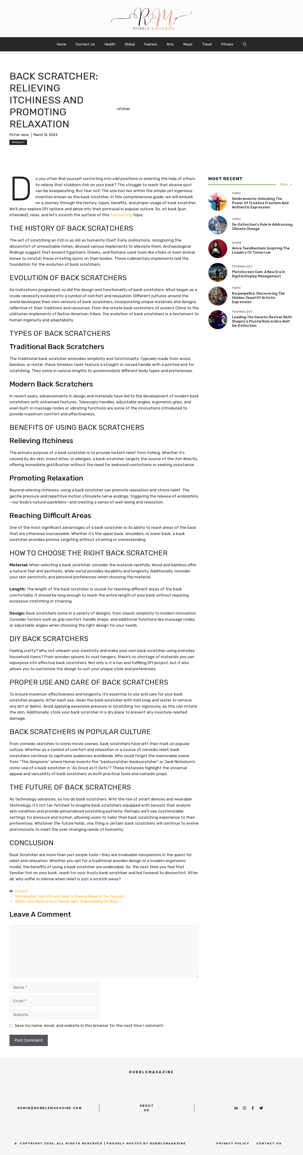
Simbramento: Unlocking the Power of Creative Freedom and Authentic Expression (260, 203)
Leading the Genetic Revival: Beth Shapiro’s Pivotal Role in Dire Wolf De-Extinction (262, 321)
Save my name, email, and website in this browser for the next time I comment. (89, 1025)
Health (109, 44)
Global (130, 44)
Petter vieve (19, 135)
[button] (244, 44)
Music (187, 44)
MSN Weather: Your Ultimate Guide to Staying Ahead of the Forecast (69, 896)
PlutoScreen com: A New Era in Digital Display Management (258, 274)
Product (18, 142)
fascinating (121, 214)
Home (61, 44)
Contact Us (85, 44)
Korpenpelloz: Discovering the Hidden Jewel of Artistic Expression (258, 297)
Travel (207, 44)
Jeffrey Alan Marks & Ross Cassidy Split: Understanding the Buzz (66, 901)
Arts (170, 44)
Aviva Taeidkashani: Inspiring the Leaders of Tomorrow (261, 250)
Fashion (150, 44)
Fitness (227, 44)
